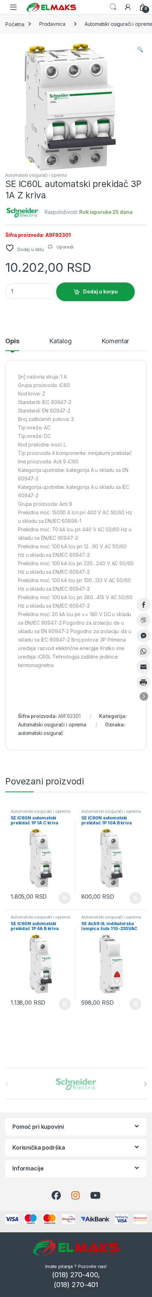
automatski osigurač (40, 733)
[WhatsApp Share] (143, 651)
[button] (140, 49)
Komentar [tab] (115, 341)
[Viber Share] (143, 620)
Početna (14, 24)
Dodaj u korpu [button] (64, 898)
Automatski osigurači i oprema (36, 175)
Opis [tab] (12, 341)
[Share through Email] (143, 666)
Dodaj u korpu (100, 291)
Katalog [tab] (60, 341)
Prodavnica (52, 24)
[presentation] (145, 1084)
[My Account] (128, 7)
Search (113, 7)
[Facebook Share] (143, 604)
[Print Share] (143, 682)
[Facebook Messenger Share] (143, 635)
